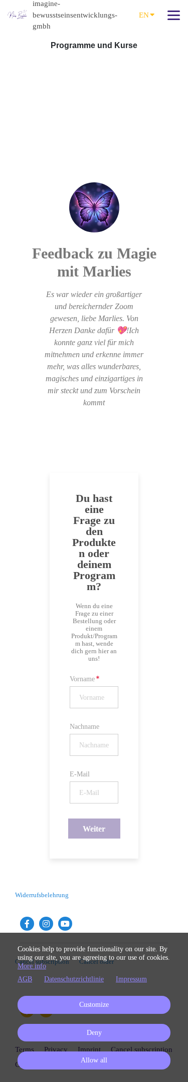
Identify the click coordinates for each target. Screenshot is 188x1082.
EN (144, 15)
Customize (94, 1004)
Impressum (131, 979)
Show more (94, 424)
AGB (25, 979)
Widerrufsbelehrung (42, 895)
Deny (94, 1032)
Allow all (94, 1060)
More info (32, 966)
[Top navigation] (173, 15)
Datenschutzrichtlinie (74, 979)
